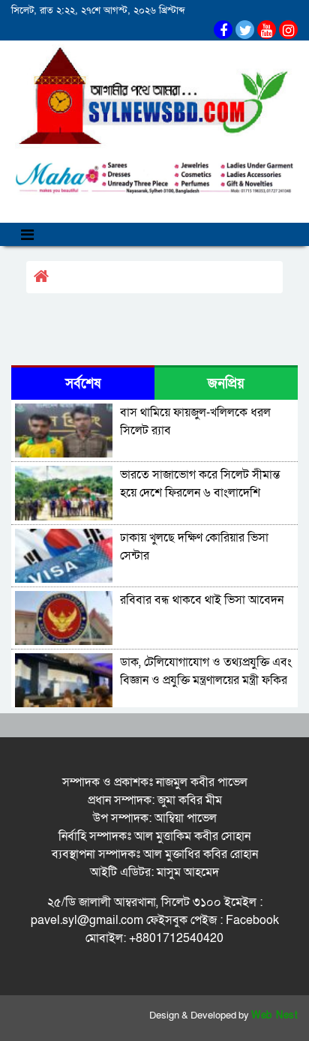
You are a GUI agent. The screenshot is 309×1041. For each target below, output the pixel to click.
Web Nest (274, 1015)
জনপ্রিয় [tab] (226, 383)
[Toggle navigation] (27, 234)
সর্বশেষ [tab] (82, 383)
